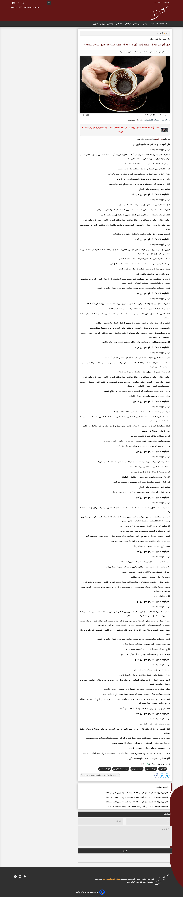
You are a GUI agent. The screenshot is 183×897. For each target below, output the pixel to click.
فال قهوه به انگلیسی (120, 768)
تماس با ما (158, 2)
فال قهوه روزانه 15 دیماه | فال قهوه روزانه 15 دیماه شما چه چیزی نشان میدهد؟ (137, 792)
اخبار (152, 23)
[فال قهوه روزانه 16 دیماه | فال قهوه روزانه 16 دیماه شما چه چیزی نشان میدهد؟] (167, 776)
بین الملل (137, 23)
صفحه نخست (161, 23)
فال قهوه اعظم (104, 768)
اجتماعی (110, 23)
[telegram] (15, 877)
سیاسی (146, 23)
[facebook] (157, 776)
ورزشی (102, 23)
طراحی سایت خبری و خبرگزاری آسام (87, 892)
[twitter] (162, 776)
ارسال (125, 851)
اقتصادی (119, 23)
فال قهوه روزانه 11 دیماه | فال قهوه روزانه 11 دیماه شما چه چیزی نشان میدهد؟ (137, 802)
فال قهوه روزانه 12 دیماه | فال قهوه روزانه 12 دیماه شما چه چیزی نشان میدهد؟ (137, 797)
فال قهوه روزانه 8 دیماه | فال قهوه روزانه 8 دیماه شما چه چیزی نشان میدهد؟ (138, 806)
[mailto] (87, 114)
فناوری (95, 23)
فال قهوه (159, 139)
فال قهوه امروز (151, 768)
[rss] (23, 3)
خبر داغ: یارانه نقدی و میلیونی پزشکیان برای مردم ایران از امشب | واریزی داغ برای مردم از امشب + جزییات (120, 129)
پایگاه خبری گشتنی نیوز (111, 879)
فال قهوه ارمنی (137, 768)
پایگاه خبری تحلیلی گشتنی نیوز (156, 120)
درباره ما (167, 2)
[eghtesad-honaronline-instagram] (20, 877)
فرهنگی (128, 23)
